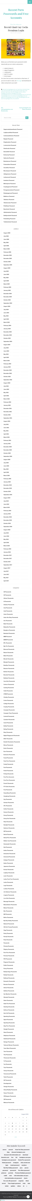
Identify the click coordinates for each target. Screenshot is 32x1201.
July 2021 (6, 424)
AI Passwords (7, 601)
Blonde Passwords (9, 659)
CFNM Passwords (8, 694)
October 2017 (7, 561)
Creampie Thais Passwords (11, 713)
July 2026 (6, 236)
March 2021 (7, 437)
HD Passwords (7, 831)
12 (12, 1126)
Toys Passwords (8, 1067)
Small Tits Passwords (9, 1003)
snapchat (20, 1180)
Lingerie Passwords (9, 895)
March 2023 (7, 360)
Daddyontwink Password (10, 215)
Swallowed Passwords (9, 1038)
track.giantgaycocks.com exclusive (8, 96)
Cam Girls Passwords (9, 681)
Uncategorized (7, 1083)
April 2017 (6, 580)
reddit (5, 1175)
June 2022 (6, 389)
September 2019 (8, 494)
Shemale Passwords (9, 997)
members (24, 1165)
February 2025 (7, 287)
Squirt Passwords (8, 1019)
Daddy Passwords (8, 726)
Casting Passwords (9, 687)
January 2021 (7, 443)
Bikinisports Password (10, 183)
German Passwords (9, 802)
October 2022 (7, 376)
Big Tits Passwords (9, 646)
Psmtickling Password (9, 218)
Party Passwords (8, 939)
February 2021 (7, 440)
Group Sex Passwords (9, 818)
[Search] (26, 117)
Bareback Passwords (9, 633)
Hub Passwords (8, 847)
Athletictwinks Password (10, 212)
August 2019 (7, 497)
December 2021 (8, 408)
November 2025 (8, 258)
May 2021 (6, 430)
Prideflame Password (9, 206)
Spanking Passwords (9, 1016)
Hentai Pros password (24, 1160)
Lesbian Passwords (9, 888)
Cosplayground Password (10, 186)
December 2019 (8, 485)
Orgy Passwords (8, 930)
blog (8, 1152)
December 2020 (8, 446)
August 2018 (7, 529)
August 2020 (7, 459)
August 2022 (7, 383)
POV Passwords (8, 959)
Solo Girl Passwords (9, 1013)
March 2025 (7, 284)
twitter (7, 1186)
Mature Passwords (8, 907)
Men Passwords (8, 911)
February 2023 (7, 363)
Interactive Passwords (9, 853)
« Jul (15, 1137)
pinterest (3, 1173)
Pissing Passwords (9, 946)
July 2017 (6, 571)
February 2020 (7, 478)
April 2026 (6, 245)
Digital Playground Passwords (12, 735)
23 (26, 1129)
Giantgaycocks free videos (20, 92)
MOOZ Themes (12, 1197)
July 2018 (6, 533)
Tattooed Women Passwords (11, 1045)
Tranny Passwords (8, 1070)
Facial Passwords (8, 757)
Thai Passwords (8, 1054)
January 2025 (7, 290)
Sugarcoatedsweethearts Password (13, 129)
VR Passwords (7, 1099)
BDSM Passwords (8, 639)
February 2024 (7, 325)
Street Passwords (8, 1032)
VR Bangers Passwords (10, 1096)
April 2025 (6, 280)
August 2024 (7, 306)
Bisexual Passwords (9, 649)
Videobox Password (9, 199)
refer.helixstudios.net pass (21, 1175)
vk (23, 1186)
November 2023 (8, 335)
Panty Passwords (8, 933)
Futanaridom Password (10, 164)
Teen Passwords (8, 1051)
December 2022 (8, 370)
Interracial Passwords (9, 856)
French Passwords (8, 783)
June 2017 (6, 574)
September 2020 (8, 456)
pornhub (10, 1173)
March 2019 (7, 507)
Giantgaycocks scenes (16, 93)
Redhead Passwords (9, 978)
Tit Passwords (7, 1061)
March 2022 (7, 399)
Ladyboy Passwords (9, 872)
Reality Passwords (8, 974)
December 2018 (8, 517)
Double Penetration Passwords (12, 741)
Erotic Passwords (8, 748)
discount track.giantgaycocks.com (9, 89)
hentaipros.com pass (25, 1157)
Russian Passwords (9, 984)
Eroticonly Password (9, 154)
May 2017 (6, 577)
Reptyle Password (8, 138)
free (12, 1157)
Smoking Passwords (9, 1006)
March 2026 (7, 248)
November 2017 (8, 558)
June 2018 (6, 536)
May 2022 (6, 392)
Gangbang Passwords (9, 796)
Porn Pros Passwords (9, 952)
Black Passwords (8, 655)
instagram (16, 1162)
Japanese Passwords (9, 866)
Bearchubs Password (9, 209)
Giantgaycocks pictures (6, 93)
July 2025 (6, 271)
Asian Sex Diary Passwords (11, 617)
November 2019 (8, 488)
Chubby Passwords (9, 697)
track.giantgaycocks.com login (11, 97)
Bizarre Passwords (8, 652)
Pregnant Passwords (9, 962)
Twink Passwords (8, 1077)
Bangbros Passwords (9, 630)
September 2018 (8, 526)
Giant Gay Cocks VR (9, 92)
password (5, 1170)
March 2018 (7, 545)
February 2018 (7, 549)
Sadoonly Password (9, 158)
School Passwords (8, 987)
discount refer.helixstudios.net (12, 1154)
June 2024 (6, 312)
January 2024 (7, 328)
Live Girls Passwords (9, 898)
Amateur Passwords (9, 604)
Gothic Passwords (8, 809)
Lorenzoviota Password (10, 145)
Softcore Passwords (9, 1010)
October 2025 (7, 261)
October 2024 (7, 300)
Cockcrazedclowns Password (11, 135)
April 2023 (6, 357)
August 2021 (7, 421)
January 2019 (7, 513)
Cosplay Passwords (9, 706)
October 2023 (7, 338)
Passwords (6, 943)
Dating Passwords (8, 729)
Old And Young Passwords (11, 927)
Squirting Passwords (9, 1022)
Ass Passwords (8, 620)
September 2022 (8, 379)
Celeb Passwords (8, 690)
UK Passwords (7, 1080)
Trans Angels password (14, 1183)
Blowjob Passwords (9, 662)
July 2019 (6, 501)
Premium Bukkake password (23, 1173)
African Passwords (9, 598)
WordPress (26, 1197)
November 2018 (8, 520)
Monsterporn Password (10, 170)
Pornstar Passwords (9, 955)
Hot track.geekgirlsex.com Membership (7, 109)
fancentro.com (5, 1157)
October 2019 (7, 491)
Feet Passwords (8, 767)
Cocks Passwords (8, 700)
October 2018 (7, 523)
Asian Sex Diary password (22, 1149)
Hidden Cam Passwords (10, 840)
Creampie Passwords (9, 710)
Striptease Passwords (9, 1035)
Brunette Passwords (9, 674)
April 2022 (6, 395)
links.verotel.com (25, 1162)
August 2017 (7, 568)
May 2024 (6, 316)
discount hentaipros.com (18, 1152)
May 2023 (6, 354)
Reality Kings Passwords (10, 971)
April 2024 (6, 319)
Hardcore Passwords (9, 828)
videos (19, 1186)
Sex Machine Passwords (10, 994)
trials (24, 1183)
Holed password (6, 1162)
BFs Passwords (8, 643)
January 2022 (7, 405)
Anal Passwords (8, 607)
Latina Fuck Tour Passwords (11, 879)
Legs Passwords (8, 885)
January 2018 (7, 552)
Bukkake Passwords (9, 678)
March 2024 (7, 322)
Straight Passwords (9, 1029)
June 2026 (6, 239)
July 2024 (6, 309)
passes (26, 1167)
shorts (25, 1178)
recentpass (19, 32)
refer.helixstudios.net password (13, 1178)
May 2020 (6, 469)
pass (21, 1167)
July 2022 (6, 386)
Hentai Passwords (8, 834)
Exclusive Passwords (9, 754)
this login (19, 80)
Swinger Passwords (9, 1042)
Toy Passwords (8, 1064)
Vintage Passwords (9, 1086)
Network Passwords (9, 923)
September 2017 (8, 564)
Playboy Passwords (9, 949)
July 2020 (6, 462)
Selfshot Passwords (9, 990)
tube (29, 1183)
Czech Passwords (8, 722)
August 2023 (7, 344)
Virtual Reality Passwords (10, 1089)
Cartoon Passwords (9, 684)
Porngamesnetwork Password (11, 190)
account (11, 1149)
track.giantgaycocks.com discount (23, 94)
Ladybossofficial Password (11, 132)
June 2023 (6, 351)
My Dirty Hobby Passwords (11, 920)
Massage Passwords (9, 901)
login (6, 1165)
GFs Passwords (8, 805)
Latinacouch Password (10, 177)
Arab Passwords (8, 611)
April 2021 (6, 434)
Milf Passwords (8, 914)
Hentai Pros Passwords (10, 837)
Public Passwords (8, 965)
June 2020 (6, 466)
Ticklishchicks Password (10, 221)
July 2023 (6, 347)
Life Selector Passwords (10, 891)
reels (10, 1175)
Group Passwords (8, 815)
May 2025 (6, 277)
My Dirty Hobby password (11, 1167)
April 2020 (6, 472)
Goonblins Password (9, 167)
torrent (4, 1183)
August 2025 (7, 268)
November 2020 (8, 450)
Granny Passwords (9, 812)
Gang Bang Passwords (10, 793)
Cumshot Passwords (9, 719)
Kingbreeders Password (10, 142)
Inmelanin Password (9, 180)
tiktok (27, 1180)
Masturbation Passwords (10, 904)
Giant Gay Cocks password (14, 90)
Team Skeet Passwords (10, 1048)
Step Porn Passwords (9, 1026)
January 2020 (7, 481)
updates (13, 1186)
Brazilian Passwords (9, 665)
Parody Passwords (8, 936)
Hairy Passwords (8, 821)
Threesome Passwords (10, 1057)
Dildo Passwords (8, 738)
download (25, 1154)
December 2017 (8, 555)
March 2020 (7, 475)
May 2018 (6, 539)
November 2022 (8, 373)
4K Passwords (7, 595)
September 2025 (8, 264)
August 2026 (7, 233)
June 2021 (6, 427)
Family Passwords (8, 764)
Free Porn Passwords (9, 780)
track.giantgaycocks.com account (8, 94)
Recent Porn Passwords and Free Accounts (16, 13)
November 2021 (8, 411)
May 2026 (6, 242)
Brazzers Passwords (9, 668)
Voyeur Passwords (8, 1093)
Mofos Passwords (8, 917)
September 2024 (8, 303)
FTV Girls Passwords (9, 786)
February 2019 (7, 510)
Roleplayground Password (11, 193)
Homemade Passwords (10, 844)
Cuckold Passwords (9, 716)
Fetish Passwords (8, 770)
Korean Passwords (9, 869)
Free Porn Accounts (16, 24)
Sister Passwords (8, 1000)
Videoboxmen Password (10, 202)
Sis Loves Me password (9, 1180)
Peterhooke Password (9, 148)
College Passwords (9, 703)
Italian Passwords (8, 863)
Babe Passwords (8, 623)
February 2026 (7, 252)
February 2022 (7, 402)
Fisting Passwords (8, 773)
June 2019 (6, 504)
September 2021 (8, 418)
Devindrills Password (9, 151)
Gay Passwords (8, 799)
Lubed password (14, 1165)
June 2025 (6, 274)
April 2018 (6, 542)
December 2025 (8, 255)
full (16, 1157)
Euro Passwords (8, 751)
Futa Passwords (8, 789)
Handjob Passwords (9, 824)
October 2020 (7, 453)
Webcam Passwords (9, 1102)
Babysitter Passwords (9, 627)
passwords (13, 1170)
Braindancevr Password (10, 161)
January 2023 (7, 367)
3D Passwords (7, 591)
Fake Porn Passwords (9, 761)
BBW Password (8, 636)
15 (23, 1126)
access (4, 1149)
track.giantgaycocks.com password (11, 98)
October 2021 (7, 414)
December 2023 (8, 331)
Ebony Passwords (8, 745)
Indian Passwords (8, 850)
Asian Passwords (8, 614)
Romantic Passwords (9, 981)
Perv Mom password (23, 1170)
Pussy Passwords (8, 968)
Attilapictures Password (10, 174)
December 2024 (8, 293)
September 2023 (8, 341)
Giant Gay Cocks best (22, 89)
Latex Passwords (8, 876)
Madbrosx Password (9, 196)
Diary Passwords (8, 732)
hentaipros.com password (9, 1160)
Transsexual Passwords (10, 1073)
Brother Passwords (9, 671)
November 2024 (8, 296)
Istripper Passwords (9, 860)
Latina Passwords (8, 882)
